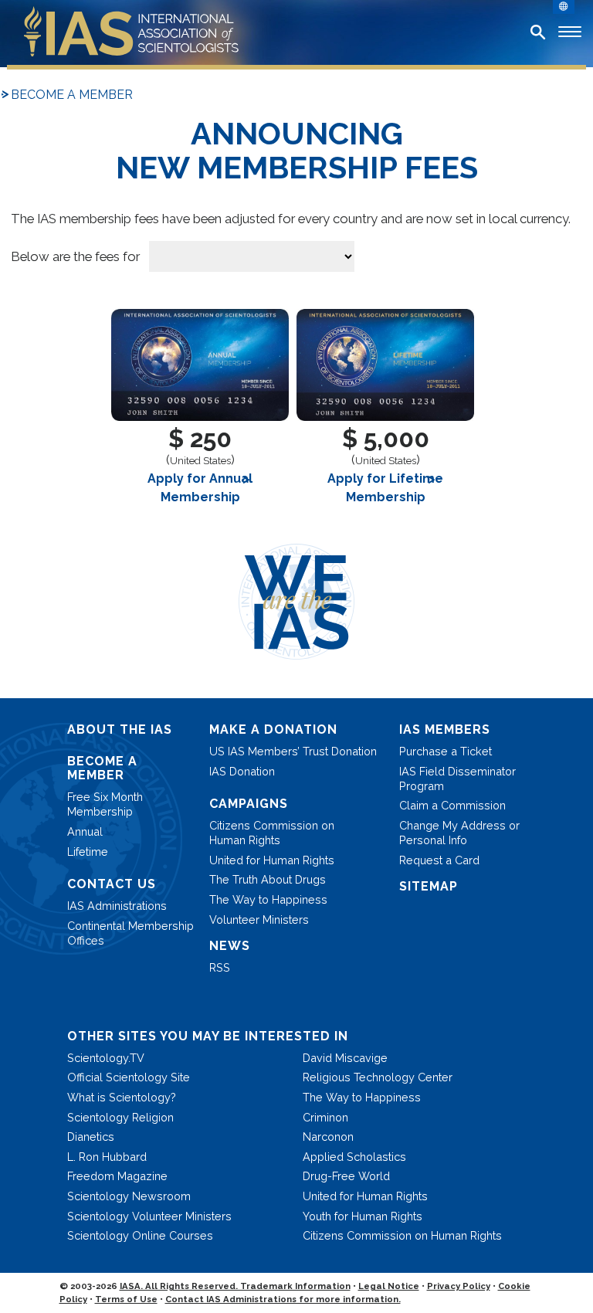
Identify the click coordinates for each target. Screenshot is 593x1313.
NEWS (229, 945)
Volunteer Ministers (259, 919)
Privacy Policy (458, 1286)
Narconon (328, 1136)
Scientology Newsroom (129, 1196)
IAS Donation (242, 771)
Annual (85, 831)
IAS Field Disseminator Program (457, 778)
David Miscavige (345, 1057)
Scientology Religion (120, 1117)
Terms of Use (126, 1299)
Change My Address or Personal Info (459, 832)
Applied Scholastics (354, 1156)
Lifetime (87, 851)
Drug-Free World (346, 1175)
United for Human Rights (271, 860)
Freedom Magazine (117, 1175)
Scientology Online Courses (140, 1235)
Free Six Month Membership (105, 804)
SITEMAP (428, 886)
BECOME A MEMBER (72, 94)
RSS (219, 967)
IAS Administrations (117, 905)
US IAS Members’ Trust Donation (293, 751)
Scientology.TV (105, 1057)
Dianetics (90, 1136)
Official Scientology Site (128, 1077)
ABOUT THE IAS (119, 729)
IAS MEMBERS (444, 729)
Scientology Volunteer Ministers (149, 1216)
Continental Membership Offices (130, 933)
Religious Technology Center (377, 1077)
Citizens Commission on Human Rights (271, 832)
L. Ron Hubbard (107, 1156)
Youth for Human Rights (362, 1216)
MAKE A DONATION (273, 729)
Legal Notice (388, 1286)
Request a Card (439, 860)
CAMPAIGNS (248, 803)
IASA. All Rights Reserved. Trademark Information (235, 1286)
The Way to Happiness (268, 899)
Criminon (325, 1117)
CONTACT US (111, 884)
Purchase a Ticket (445, 751)
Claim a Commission (452, 805)
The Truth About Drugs (267, 879)
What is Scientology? (121, 1097)
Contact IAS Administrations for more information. (283, 1299)
